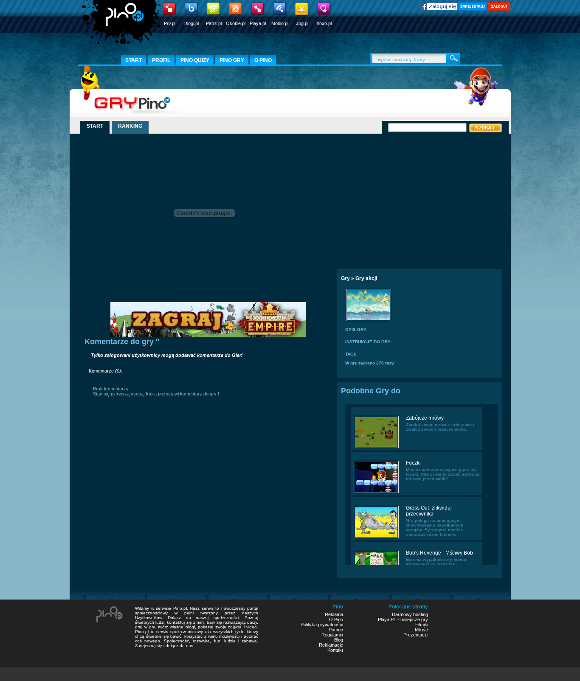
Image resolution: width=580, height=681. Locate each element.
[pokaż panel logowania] (499, 8)
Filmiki (421, 624)
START (95, 126)
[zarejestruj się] (473, 8)
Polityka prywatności (322, 624)
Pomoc (336, 629)
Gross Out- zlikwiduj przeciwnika (429, 511)
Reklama (334, 614)
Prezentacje (415, 634)
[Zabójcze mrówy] (376, 447)
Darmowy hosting (410, 614)
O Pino (336, 619)
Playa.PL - (389, 619)
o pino (263, 60)
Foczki (413, 463)
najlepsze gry (414, 619)
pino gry (232, 60)
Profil (161, 60)
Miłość (421, 629)
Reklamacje (331, 644)
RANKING (130, 126)
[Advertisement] (410, 198)
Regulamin (332, 634)
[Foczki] (376, 492)
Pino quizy (194, 60)
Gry (345, 278)
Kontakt (335, 650)
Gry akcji (366, 278)
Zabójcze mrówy (425, 418)
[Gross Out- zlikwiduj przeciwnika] (376, 537)
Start (133, 60)
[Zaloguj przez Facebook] (439, 8)
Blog (338, 639)
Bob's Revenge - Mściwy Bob (439, 553)
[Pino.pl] (122, 25)
